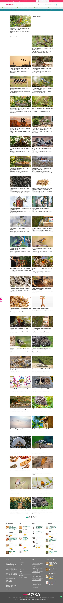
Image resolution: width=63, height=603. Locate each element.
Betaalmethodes (22, 575)
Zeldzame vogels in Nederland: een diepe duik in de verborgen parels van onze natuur (41, 169)
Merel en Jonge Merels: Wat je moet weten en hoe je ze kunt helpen (42, 369)
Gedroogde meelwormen (31, 597)
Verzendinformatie (22, 565)
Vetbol (40, 576)
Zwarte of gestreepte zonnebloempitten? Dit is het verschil (19, 189)
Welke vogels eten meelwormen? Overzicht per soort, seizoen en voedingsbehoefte (20, 169)
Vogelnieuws (48, 4)
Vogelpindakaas (35, 584)
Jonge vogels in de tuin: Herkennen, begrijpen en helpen (19, 329)
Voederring (39, 581)
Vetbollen (17, 597)
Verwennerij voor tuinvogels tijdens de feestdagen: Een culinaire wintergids (19, 449)
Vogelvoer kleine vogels (36, 16)
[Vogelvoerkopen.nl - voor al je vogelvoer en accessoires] (10, 4)
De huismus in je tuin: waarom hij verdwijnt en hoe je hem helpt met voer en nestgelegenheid (42, 129)
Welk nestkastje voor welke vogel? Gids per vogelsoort (20, 509)
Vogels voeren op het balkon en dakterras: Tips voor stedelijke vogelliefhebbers (19, 349)
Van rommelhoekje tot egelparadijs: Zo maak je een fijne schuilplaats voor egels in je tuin (41, 349)
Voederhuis (34, 579)
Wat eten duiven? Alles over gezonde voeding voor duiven (41, 149)
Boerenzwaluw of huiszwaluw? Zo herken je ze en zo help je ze (19, 89)
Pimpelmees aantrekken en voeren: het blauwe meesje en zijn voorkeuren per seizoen (42, 89)
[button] (52, 1)
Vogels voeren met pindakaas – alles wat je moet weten (42, 228)
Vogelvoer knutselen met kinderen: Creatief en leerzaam (41, 389)
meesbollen (38, 565)
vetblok (37, 576)
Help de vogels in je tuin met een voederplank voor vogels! (41, 449)
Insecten (41, 563)
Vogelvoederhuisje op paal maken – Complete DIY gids (20, 268)
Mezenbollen (34, 566)
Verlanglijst (21, 564)
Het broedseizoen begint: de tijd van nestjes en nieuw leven (20, 149)
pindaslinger (41, 571)
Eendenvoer (34, 563)
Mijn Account (21, 562)
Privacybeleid (21, 567)
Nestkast (37, 568)
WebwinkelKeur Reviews (32, 601)
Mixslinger (34, 568)
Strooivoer (10, 597)
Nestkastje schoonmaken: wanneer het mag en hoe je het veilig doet (42, 69)
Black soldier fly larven (39, 597)
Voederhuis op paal (39, 579)
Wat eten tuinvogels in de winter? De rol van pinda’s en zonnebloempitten (20, 209)
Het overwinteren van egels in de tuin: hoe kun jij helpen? (41, 409)
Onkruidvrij (41, 568)
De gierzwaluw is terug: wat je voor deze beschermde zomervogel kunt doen (20, 129)
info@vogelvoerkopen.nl (12, 585)
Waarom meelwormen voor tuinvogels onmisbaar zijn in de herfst (42, 249)
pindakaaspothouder (35, 571)
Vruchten (39, 585)
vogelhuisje (34, 582)
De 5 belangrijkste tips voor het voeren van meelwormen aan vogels (18, 249)
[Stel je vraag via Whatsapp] (61, 597)
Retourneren (21, 573)
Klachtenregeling (22, 569)
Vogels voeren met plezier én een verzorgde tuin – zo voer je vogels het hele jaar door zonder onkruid (42, 189)
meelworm (34, 565)
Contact (20, 571)
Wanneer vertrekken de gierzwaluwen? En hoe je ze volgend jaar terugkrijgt (19, 69)
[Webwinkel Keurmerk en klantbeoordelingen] (35, 594)
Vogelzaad (13, 597)
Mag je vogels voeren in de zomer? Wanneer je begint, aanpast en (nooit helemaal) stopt (20, 109)
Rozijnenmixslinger (39, 574)
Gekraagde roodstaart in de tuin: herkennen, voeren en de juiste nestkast (42, 49)
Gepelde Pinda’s (45, 597)
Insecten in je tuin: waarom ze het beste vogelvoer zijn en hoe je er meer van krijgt (20, 29)
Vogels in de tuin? (13, 36)
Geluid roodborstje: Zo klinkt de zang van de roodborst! (40, 490)
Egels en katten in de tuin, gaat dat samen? (40, 509)
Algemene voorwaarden (23, 577)
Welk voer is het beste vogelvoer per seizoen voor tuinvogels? (19, 229)
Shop (39, 4)
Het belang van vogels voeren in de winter (18, 468)
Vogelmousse (38, 582)
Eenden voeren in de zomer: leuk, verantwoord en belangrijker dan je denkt (41, 289)
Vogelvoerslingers (35, 585)
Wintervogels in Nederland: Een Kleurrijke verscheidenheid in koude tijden (18, 429)
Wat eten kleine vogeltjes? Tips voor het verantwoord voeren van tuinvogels (42, 469)
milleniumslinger (39, 566)
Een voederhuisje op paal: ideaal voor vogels (40, 308)
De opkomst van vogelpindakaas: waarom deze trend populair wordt (42, 329)
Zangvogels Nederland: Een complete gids (18, 489)
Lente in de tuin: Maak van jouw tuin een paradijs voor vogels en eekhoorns (20, 389)
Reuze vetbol (34, 574)
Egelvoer (38, 563)
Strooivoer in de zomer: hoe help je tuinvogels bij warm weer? (20, 309)
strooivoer (34, 576)
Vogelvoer (39, 584)
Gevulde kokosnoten (51, 597)
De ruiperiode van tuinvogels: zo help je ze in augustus (20, 288)
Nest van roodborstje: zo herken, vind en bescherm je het (42, 269)
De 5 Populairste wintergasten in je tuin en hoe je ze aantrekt (42, 429)
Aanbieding (43, 4)
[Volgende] (36, 517)
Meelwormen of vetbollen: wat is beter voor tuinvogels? (40, 209)
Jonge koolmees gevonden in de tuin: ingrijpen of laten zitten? (42, 109)
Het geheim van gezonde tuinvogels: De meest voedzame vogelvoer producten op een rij (18, 409)
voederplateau (35, 581)
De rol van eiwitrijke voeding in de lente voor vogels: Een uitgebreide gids (20, 369)
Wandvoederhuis (35, 587)
